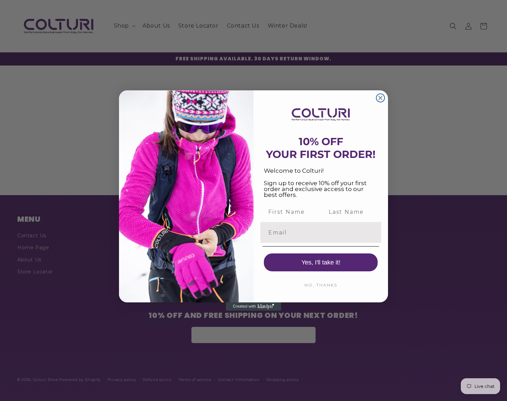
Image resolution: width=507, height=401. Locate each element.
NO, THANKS (321, 285)
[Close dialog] (380, 98)
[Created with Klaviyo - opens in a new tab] (253, 306)
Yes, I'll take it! (320, 262)
